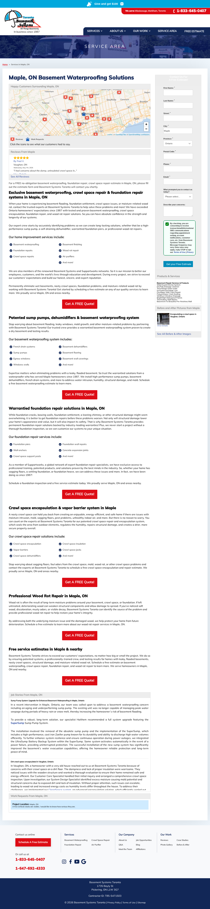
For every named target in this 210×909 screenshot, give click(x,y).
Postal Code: (169, 152)
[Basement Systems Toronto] (27, 19)
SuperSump (17, 723)
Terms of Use (179, 252)
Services (93, 31)
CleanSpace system (59, 790)
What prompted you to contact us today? (177, 191)
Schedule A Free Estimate (33, 842)
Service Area (167, 31)
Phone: (167, 164)
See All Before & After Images (174, 334)
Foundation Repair (72, 845)
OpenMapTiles (120, 134)
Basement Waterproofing (75, 840)
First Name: (169, 88)
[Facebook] (70, 862)
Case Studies (182, 840)
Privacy (190, 252)
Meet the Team (125, 849)
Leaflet (109, 134)
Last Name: (169, 101)
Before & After (183, 845)
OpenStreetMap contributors (139, 134)
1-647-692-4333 (30, 869)
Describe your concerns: (174, 205)
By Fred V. (19, 161)
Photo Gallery (166, 845)
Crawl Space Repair (100, 840)
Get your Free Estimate (178, 264)
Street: (166, 113)
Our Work (140, 31)
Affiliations (140, 849)
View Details (162, 326)
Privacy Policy (114, 903)
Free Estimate (194, 31)
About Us (116, 31)
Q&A (121, 845)
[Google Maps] (84, 862)
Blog (138, 845)
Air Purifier (96, 845)
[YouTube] (77, 862)
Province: (168, 139)
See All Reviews (20, 177)
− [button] (146, 129)
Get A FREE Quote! (79, 304)
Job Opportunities (144, 840)
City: (166, 126)
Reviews (164, 840)
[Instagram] (64, 862)
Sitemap (141, 903)
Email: (166, 177)
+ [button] (146, 124)
